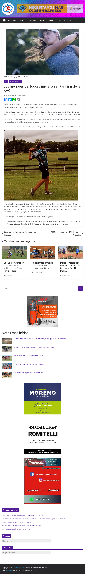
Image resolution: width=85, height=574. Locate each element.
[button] (70, 20)
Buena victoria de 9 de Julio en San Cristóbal (28, 364)
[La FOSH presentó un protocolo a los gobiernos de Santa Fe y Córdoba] (14, 248)
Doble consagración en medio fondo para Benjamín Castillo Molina (70, 266)
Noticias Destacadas (15, 81)
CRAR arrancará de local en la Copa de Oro (16, 529)
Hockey (42, 20)
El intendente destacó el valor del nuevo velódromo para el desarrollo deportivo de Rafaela (33, 519)
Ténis (59, 20)
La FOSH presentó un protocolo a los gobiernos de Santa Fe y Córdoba (14, 266)
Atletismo (12, 20)
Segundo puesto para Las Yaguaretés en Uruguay (20, 233)
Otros (66, 20)
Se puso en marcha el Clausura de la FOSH (28, 356)
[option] (42, 311)
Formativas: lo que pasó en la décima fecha (28, 373)
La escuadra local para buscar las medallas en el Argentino (33, 347)
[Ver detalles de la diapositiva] (50, 8)
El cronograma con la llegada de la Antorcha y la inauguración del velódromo (40, 339)
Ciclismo (32, 20)
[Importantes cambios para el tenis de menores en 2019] (42, 248)
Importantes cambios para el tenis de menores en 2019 (42, 265)
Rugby (51, 20)
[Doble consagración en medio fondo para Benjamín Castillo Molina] (70, 248)
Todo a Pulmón (21, 95)
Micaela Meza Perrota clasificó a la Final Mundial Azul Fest (22, 526)
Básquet (23, 20)
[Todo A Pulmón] (4, 20)
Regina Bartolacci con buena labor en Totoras (17, 522)
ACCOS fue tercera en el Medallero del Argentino (66, 233)
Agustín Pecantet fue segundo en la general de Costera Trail (22, 515)
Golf (6, 81)
